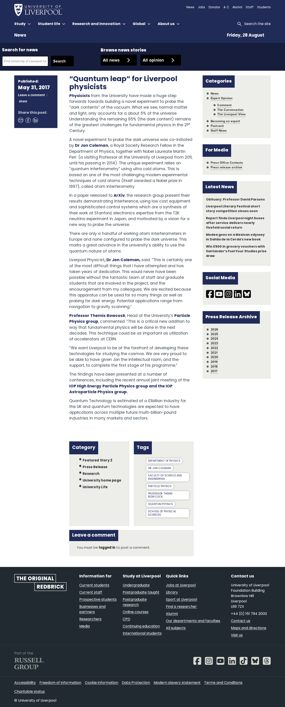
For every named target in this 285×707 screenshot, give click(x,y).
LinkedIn (35, 120)
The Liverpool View (231, 114)
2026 (214, 329)
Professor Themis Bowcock (97, 316)
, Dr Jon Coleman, (122, 260)
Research (91, 474)
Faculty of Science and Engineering (165, 477)
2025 (214, 334)
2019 (214, 362)
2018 (214, 366)
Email (20, 120)
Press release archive (226, 167)
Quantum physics (160, 504)
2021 (214, 352)
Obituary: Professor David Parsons (235, 199)
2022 (214, 348)
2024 (214, 338)
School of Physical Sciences (162, 513)
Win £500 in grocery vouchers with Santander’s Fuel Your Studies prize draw (236, 251)
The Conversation (230, 109)
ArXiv (119, 196)
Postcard (217, 126)
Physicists (80, 96)
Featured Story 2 (97, 460)
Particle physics (159, 486)
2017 (214, 371)
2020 (214, 357)
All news (111, 60)
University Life (95, 487)
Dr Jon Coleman (91, 146)
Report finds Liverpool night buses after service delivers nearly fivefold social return (235, 223)
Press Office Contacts (227, 162)
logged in (107, 548)
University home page (102, 480)
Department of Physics (164, 461)
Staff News (219, 130)
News (20, 35)
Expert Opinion (221, 98)
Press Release (95, 467)
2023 (214, 343)
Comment (224, 105)
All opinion (153, 60)
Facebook (27, 120)
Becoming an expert (225, 121)
